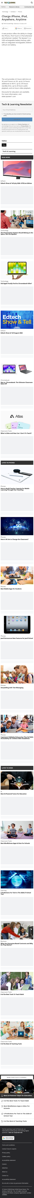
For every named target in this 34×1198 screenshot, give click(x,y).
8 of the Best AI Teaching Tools (15, 1121)
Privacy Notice (24, 126)
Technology (5, 11)
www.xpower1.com (9, 96)
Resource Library (14, 7)
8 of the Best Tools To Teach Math (16, 1101)
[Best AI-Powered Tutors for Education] (17, 1088)
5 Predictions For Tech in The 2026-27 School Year (18, 1115)
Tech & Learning (8, 23)
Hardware (13, 11)
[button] (2, 2)
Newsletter (28, 28)
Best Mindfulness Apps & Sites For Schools (17, 1107)
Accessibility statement (9, 1160)
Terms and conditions (8, 1145)
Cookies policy (6, 1156)
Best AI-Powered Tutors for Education (18, 1095)
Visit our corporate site (15, 1132)
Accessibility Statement (9, 1179)
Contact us (5, 1175)
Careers (4, 1164)
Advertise (5, 1168)
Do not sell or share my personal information (15, 1183)
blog (4, 145)
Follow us (19, 28)
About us (4, 1172)
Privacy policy (6, 1152)
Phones (20, 11)
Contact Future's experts (9, 1149)
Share (6, 28)
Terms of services (22, 124)
